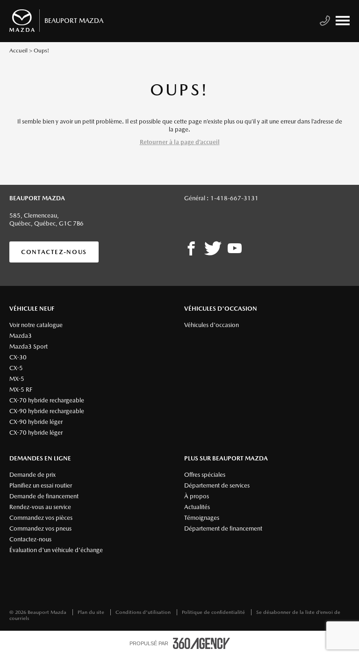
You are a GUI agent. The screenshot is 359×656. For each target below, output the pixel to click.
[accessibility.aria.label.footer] (201, 643)
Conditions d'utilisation (143, 612)
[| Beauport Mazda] (235, 248)
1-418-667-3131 (234, 198)
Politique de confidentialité (214, 612)
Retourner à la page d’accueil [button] (180, 142)
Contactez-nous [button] (54, 251)
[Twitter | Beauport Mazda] (213, 248)
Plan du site (92, 612)
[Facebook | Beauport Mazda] (191, 248)
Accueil (18, 50)
